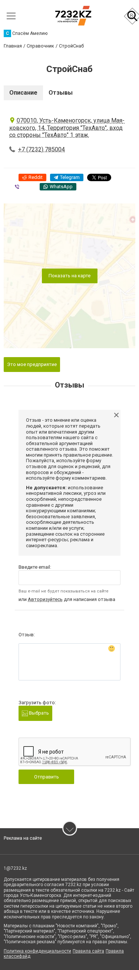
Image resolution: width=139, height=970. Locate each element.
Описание (23, 92)
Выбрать (38, 713)
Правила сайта (88, 951)
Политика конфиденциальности (37, 951)
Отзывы (61, 92)
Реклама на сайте (23, 838)
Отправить (46, 777)
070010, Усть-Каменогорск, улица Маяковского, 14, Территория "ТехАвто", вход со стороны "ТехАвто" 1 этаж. (67, 127)
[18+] (73, 16)
